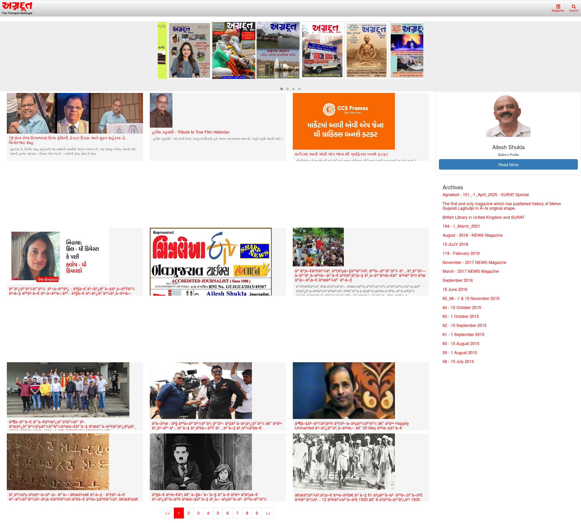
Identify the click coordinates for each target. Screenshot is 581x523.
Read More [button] (508, 164)
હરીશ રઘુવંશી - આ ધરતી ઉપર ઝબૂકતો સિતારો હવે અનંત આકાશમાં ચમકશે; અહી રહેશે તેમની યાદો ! (218, 138)
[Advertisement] (139, 194)
